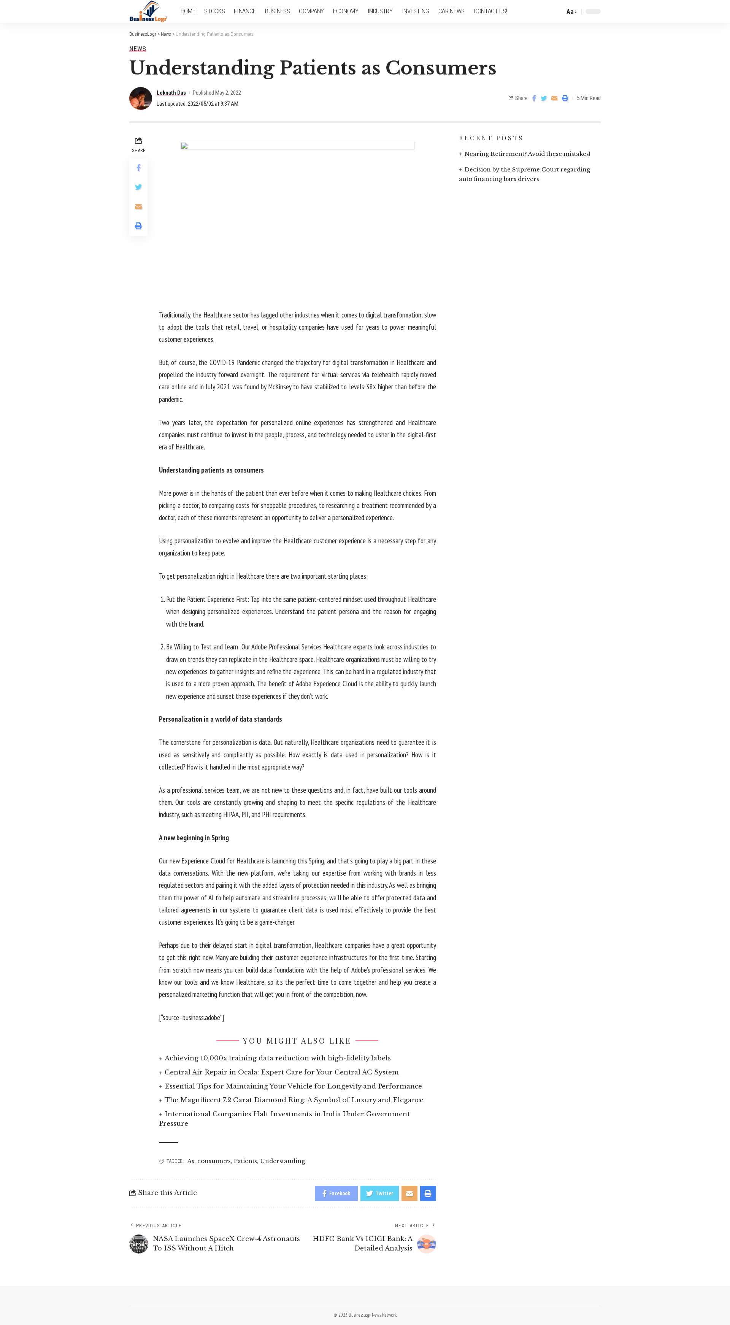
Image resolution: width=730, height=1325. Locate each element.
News (137, 49)
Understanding (282, 1161)
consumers (214, 1161)
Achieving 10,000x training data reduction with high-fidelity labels (278, 1058)
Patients (245, 1161)
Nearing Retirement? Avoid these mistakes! (527, 153)
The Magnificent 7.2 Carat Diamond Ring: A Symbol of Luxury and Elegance (294, 1100)
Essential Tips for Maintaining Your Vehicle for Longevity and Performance (293, 1086)
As (190, 1161)
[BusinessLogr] (148, 11)
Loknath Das (171, 92)
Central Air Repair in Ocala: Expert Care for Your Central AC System (282, 1072)
